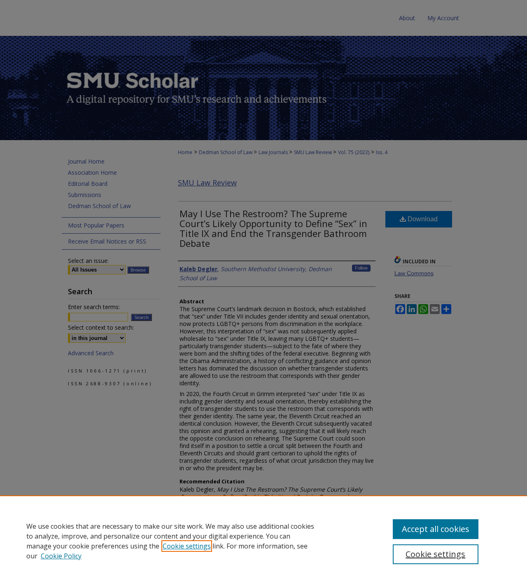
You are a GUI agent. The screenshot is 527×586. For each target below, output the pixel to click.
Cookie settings (187, 546)
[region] (263, 540)
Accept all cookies (435, 528)
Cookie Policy (61, 555)
